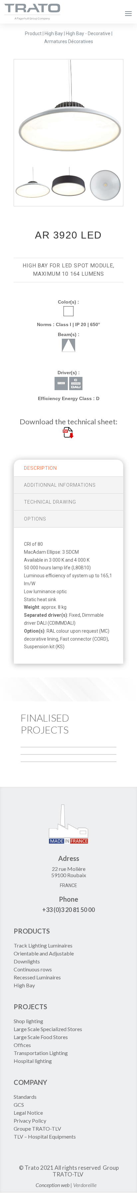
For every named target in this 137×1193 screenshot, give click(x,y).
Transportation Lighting (41, 1053)
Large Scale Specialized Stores (48, 1029)
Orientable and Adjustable (44, 953)
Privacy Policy (30, 1120)
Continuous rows (33, 969)
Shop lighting (29, 1021)
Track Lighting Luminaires (43, 945)
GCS (19, 1104)
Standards (25, 1096)
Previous (9, 113)
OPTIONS (35, 519)
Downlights (27, 961)
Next (128, 113)
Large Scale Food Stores (41, 1037)
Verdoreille (84, 1185)
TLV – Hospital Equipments (45, 1136)
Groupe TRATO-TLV (37, 1128)
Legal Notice (28, 1112)
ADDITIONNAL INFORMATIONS (60, 485)
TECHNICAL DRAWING (50, 502)
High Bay (24, 985)
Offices (22, 1045)
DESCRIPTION (40, 468)
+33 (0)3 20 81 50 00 (68, 909)
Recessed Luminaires (37, 977)
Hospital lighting (33, 1061)
